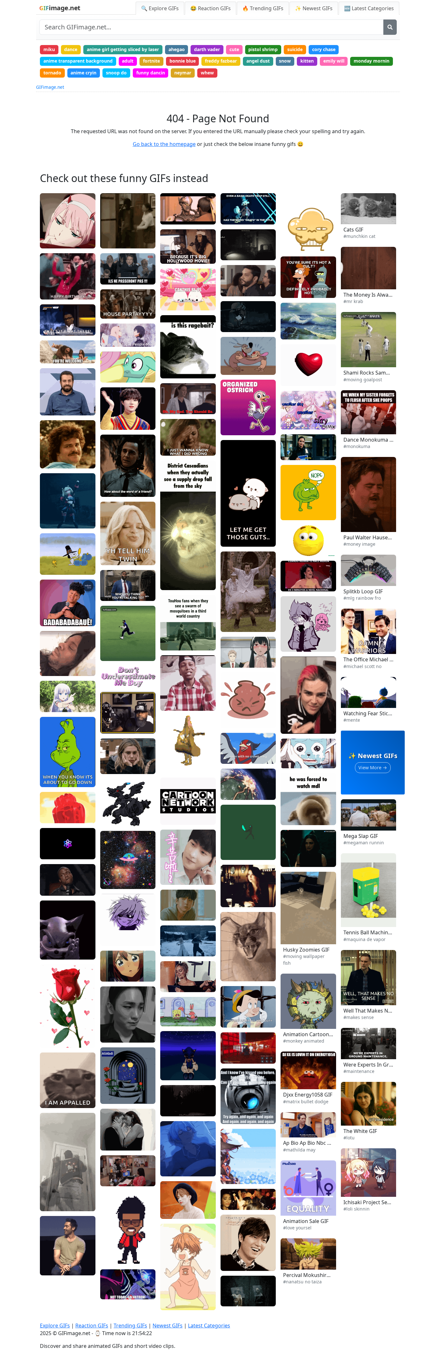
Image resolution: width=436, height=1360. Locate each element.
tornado (52, 73)
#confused (296, 550)
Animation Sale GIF (305, 1221)
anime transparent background (78, 61)
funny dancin (150, 73)
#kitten (353, 225)
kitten (307, 61)
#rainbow (356, 597)
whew (207, 73)
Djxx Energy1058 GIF (307, 1094)
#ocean (293, 323)
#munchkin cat (359, 236)
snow (285, 61)
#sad (50, 1081)
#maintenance (358, 1071)
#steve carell (359, 645)
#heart (233, 540)
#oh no (353, 655)
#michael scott (361, 665)
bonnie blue (182, 61)
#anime (53, 242)
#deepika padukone (306, 860)
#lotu (349, 1138)
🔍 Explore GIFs (160, 8)
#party (52, 512)
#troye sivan (118, 1143)
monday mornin (371, 61)
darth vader (207, 49)
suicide (295, 49)
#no (49, 461)
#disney (53, 356)
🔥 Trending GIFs (262, 8)
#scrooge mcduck (244, 217)
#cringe (294, 244)
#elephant (55, 816)
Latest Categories (209, 1325)
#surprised (237, 1011)
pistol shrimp (263, 49)
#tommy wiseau (182, 257)
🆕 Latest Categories (369, 8)
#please (173, 293)
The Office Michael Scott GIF (377, 659)
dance (70, 49)
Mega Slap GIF (360, 836)
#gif (109, 644)
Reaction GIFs (91, 1325)
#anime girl (238, 1177)
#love (231, 530)
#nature (294, 333)
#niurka (294, 584)
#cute (111, 376)
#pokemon (237, 757)
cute (234, 49)
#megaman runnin (363, 843)
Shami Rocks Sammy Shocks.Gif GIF (386, 372)
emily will (333, 61)
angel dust (258, 61)
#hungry (174, 906)
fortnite (151, 61)
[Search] (390, 27)
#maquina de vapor (364, 939)
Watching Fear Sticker (369, 713)
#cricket (113, 654)
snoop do (116, 73)
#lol (230, 1264)
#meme (53, 1091)
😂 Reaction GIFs (210, 8)
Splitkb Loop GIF (363, 591)
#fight (232, 309)
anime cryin (83, 73)
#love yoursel (297, 1228)
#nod (50, 408)
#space (112, 882)
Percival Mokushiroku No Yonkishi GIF (329, 1275)
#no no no (296, 1030)
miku (49, 49)
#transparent (119, 1238)
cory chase (323, 49)
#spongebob (178, 1019)
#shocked (235, 747)
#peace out (357, 523)
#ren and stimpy (243, 358)
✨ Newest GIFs (314, 8)
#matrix (173, 644)
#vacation (175, 898)
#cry (110, 967)
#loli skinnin (356, 1209)
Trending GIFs (130, 1325)
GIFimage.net (50, 87)
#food (171, 915)
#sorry (172, 449)
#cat (49, 1101)
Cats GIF (353, 229)
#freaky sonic (59, 952)
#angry (233, 974)
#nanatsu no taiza (302, 1282)
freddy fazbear (221, 61)
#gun (291, 727)
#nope (292, 503)
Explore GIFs (55, 1325)
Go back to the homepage (164, 144)
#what (292, 533)
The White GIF (360, 1131)
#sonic (172, 1063)
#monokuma (359, 435)
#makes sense (358, 1017)
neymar (182, 73)
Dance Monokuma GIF (370, 439)
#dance (52, 522)
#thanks (173, 878)
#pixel (111, 1248)
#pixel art (236, 843)
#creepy (53, 780)
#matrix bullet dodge (305, 1101)
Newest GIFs (168, 1325)
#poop (352, 425)
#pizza (171, 756)
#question (296, 542)
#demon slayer (241, 318)
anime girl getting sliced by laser (123, 49)
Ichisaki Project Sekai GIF (373, 1202)
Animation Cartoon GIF (310, 1034)
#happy (52, 293)
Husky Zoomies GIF (306, 949)
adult (127, 61)
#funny (52, 1204)
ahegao (177, 49)
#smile (52, 398)
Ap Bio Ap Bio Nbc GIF (309, 1142)
